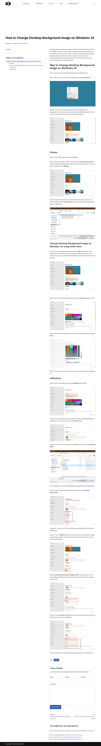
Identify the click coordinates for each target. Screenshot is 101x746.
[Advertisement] (50, 24)
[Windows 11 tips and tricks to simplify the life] (8, 3)
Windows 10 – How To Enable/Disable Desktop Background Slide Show (73, 486)
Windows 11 (26, 3)
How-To (51, 3)
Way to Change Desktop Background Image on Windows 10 (24, 61)
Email (67, 677)
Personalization (69, 110)
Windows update (73, 3)
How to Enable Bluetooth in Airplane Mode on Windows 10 (66, 735)
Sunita (8, 43)
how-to (56, 660)
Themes (56, 60)
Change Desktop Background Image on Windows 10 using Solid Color (26, 66)
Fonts (61, 60)
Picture (12, 63)
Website (83, 677)
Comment (53, 684)
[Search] (94, 3)
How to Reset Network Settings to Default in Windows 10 (66, 737)
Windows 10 (39, 3)
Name (52, 677)
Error (61, 3)
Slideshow (13, 69)
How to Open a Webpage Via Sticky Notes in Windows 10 (66, 739)
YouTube (8, 49)
